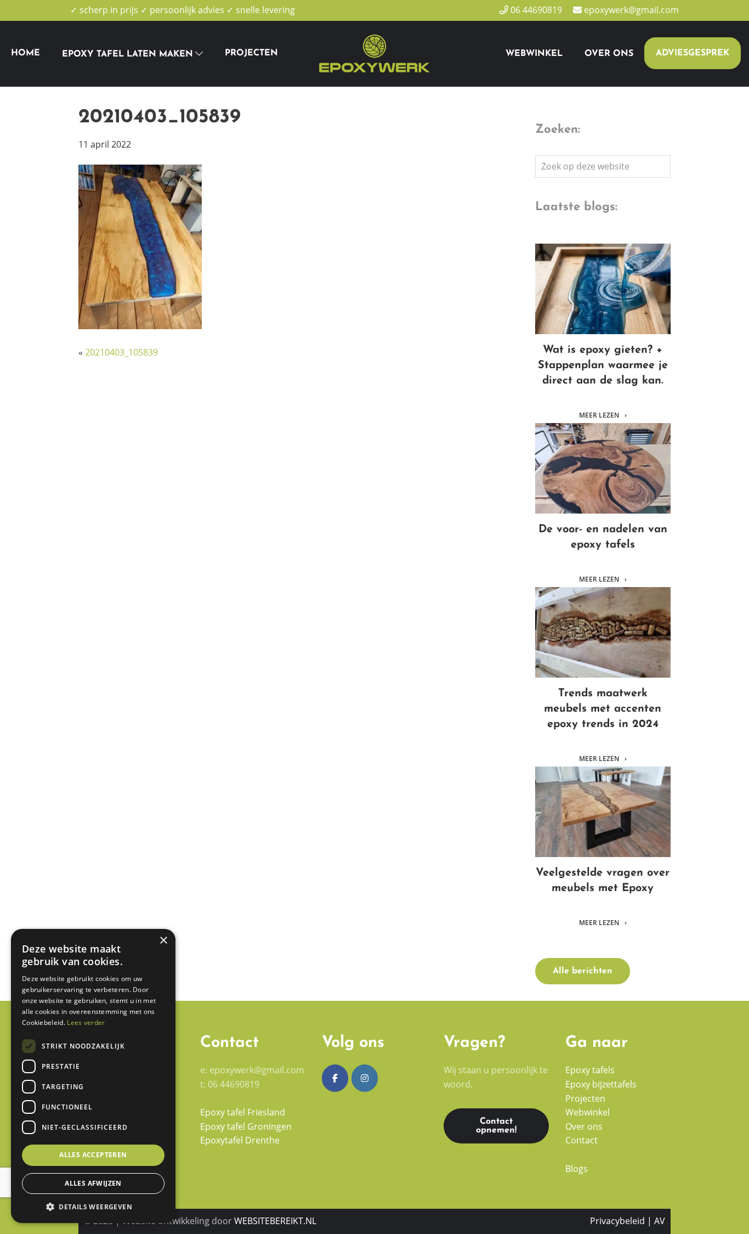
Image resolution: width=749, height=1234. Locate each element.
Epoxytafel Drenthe (240, 1140)
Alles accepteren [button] (93, 1154)
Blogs (576, 1169)
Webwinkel (587, 1112)
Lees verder (86, 1022)
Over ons (584, 1126)
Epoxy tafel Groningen (246, 1126)
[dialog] (93, 1076)
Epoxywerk (360, 33)
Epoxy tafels (590, 1070)
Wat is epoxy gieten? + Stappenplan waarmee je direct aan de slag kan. (602, 288)
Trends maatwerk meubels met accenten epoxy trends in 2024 (602, 632)
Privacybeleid (617, 1221)
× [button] (163, 941)
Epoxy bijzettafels (602, 1084)
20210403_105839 (121, 352)
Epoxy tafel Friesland (242, 1112)
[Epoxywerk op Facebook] (335, 1078)
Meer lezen (600, 415)
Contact (581, 1140)
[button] (93, 1206)
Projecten (585, 1098)
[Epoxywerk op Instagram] (364, 1078)
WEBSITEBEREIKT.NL (275, 1221)
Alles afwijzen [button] (93, 1183)
